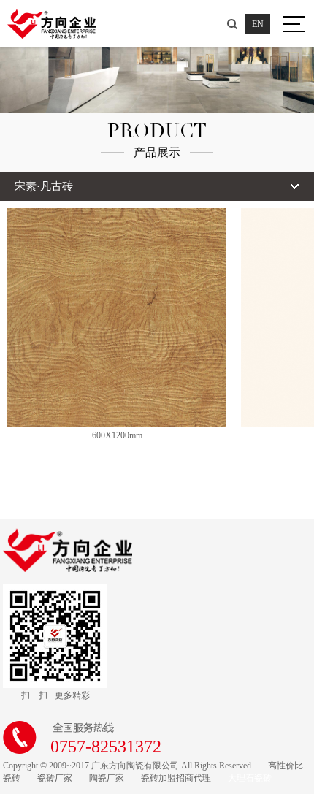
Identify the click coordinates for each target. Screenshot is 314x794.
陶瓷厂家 (106, 778)
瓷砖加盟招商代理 (176, 778)
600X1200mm (117, 435)
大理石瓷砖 (250, 778)
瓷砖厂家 (54, 778)
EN (258, 24)
